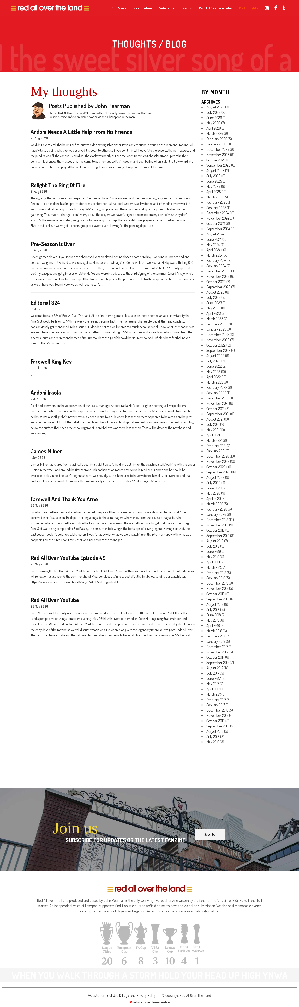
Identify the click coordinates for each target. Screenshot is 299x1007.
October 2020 (216, 467)
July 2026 (213, 112)
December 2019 (217, 519)
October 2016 (215, 720)
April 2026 (213, 128)
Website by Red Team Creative (151, 1002)
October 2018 (215, 594)
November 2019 (217, 525)
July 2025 (213, 176)
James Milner (46, 451)
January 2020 (216, 514)
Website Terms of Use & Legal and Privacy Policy (122, 995)
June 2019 (213, 551)
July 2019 (212, 546)
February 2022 (216, 387)
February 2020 (216, 509)
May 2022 (213, 371)
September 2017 (217, 662)
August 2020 (215, 477)
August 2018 (214, 604)
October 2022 (216, 345)
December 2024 (217, 213)
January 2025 (216, 207)
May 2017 (212, 683)
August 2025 (215, 170)
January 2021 (215, 451)
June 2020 (214, 488)
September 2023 (218, 287)
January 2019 (215, 578)
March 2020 (214, 504)
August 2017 (214, 668)
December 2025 (217, 149)
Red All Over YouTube (55, 600)
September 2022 (218, 350)
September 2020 (218, 472)
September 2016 (217, 726)
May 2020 (213, 493)
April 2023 (213, 313)
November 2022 (217, 340)
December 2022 (217, 334)
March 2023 (214, 318)
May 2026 (213, 123)
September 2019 (217, 535)
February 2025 (216, 202)
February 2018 (216, 636)
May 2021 (212, 430)
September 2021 (217, 414)
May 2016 (212, 742)
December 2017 (217, 646)
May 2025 (213, 186)
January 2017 (215, 705)
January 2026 (216, 144)
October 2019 (215, 530)
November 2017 (217, 652)
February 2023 (216, 324)
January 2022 (216, 392)
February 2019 (216, 572)
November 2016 (217, 715)
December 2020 (217, 456)
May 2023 (213, 308)
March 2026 (214, 133)
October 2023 (216, 281)
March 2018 (214, 631)
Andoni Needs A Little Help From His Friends (81, 131)
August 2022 (215, 355)
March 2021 (214, 440)
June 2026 (214, 117)
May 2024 (213, 244)
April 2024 (213, 250)
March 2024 (214, 255)
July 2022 (213, 361)
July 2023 (213, 297)
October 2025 (216, 160)
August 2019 (214, 541)
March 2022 (214, 382)
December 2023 (217, 271)
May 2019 (212, 556)
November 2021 (217, 403)
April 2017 (213, 689)
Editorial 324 (45, 302)
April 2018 (213, 625)
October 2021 (215, 408)
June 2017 (213, 678)
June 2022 (214, 366)
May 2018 (212, 620)
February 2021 (216, 445)
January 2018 (215, 641)
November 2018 (217, 588)
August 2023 (215, 292)
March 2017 (214, 694)
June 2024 (214, 239)
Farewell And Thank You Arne (64, 499)
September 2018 (217, 599)
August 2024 (215, 234)
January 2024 (216, 266)
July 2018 (212, 609)
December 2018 (217, 583)
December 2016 (217, 710)
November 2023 (217, 276)
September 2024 (218, 228)
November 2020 (217, 461)
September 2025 (218, 165)
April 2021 (213, 435)
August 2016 (214, 731)
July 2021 (212, 424)
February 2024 (216, 260)
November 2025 (217, 154)
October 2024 (215, 223)
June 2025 (214, 181)
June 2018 (213, 615)
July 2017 (212, 673)
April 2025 (213, 191)
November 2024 (217, 218)
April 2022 (213, 377)
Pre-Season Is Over (53, 243)
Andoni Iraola (46, 392)
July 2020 (213, 482)
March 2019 (214, 567)
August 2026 (215, 107)
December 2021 (217, 398)
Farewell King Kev (51, 361)
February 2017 (216, 699)
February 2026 (216, 139)
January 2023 (216, 329)
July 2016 (212, 736)
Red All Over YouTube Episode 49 (68, 557)
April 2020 (213, 498)
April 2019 (213, 562)
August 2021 (214, 419)
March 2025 (214, 197)
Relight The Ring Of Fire (58, 185)
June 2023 (214, 303)
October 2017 (215, 657)
